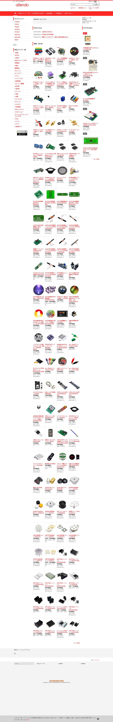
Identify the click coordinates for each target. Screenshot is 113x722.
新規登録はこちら (83, 7)
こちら (27, 719)
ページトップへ (96, 662)
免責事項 (61, 665)
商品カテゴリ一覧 (41, 665)
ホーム (17, 665)
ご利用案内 (82, 665)
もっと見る (77, 645)
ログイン (74, 7)
